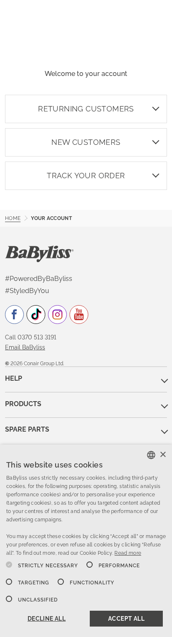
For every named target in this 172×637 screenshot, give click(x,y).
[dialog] (86, 541)
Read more (127, 553)
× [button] (162, 455)
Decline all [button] (47, 618)
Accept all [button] (126, 618)
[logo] (39, 253)
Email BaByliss (25, 347)
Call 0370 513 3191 (30, 337)
